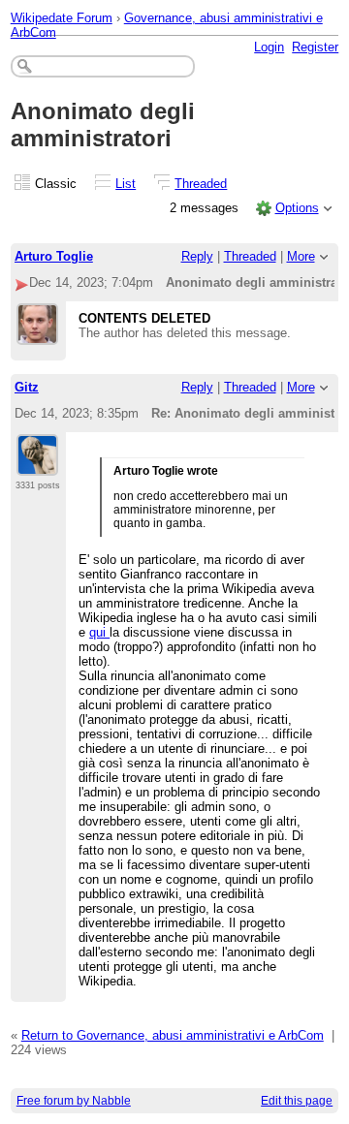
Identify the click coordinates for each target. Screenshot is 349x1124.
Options (297, 208)
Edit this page (297, 1101)
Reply (197, 256)
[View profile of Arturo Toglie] (37, 333)
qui (99, 632)
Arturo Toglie (54, 256)
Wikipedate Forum (61, 18)
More (301, 256)
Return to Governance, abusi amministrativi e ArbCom (172, 1035)
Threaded (200, 183)
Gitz (27, 387)
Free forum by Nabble (73, 1101)
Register (315, 47)
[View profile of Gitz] (37, 464)
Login (269, 47)
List (125, 183)
